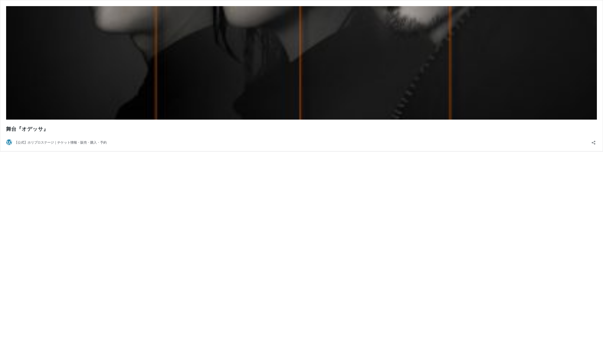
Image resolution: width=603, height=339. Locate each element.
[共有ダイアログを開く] (593, 141)
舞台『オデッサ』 (27, 129)
